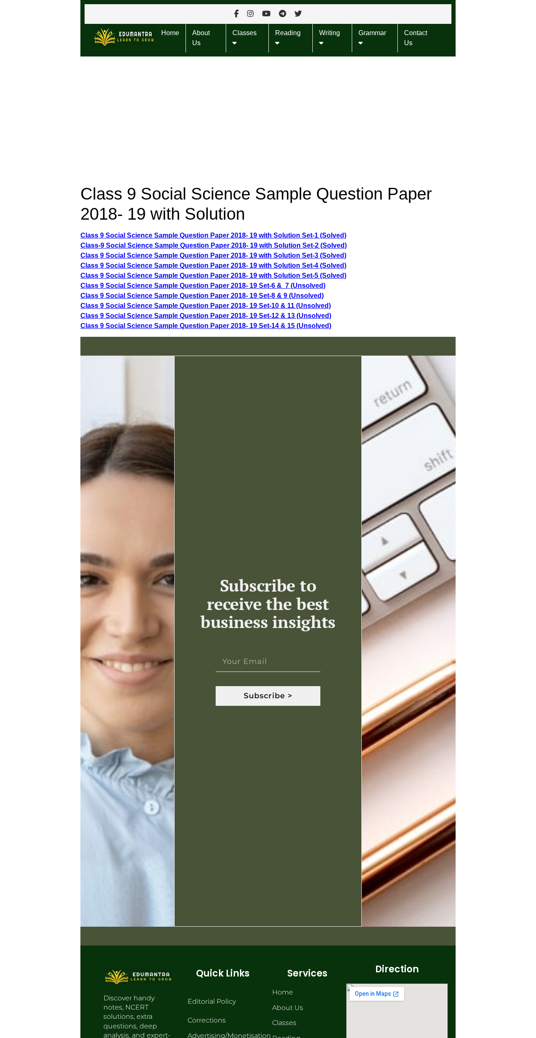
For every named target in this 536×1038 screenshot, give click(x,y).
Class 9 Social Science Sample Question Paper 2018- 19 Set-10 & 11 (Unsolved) (205, 305)
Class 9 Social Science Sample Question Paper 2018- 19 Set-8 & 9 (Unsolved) (202, 295)
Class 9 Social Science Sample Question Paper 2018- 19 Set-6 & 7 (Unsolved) (202, 285)
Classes (244, 32)
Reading (288, 32)
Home (170, 32)
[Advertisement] (268, 118)
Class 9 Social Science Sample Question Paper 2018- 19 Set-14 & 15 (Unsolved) (205, 325)
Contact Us (415, 37)
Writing (329, 32)
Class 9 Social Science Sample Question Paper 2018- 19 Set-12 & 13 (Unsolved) (205, 315)
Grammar (372, 32)
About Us (201, 37)
